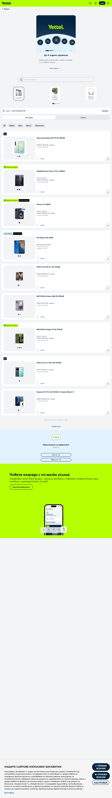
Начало (7, 9)
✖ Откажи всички (101, 775)
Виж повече (9, 793)
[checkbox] (38, 158)
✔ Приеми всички (101, 767)
